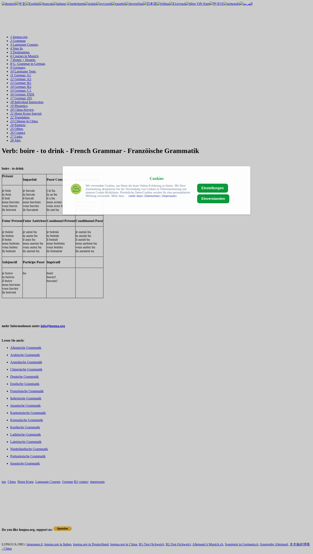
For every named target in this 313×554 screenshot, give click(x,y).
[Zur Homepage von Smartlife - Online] (76, 189)
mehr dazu (135, 196)
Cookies (157, 178)
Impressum (169, 196)
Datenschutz (152, 196)
